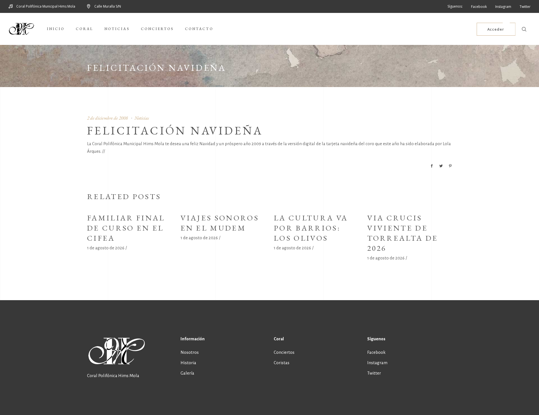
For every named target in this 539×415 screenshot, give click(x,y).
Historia (188, 362)
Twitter (374, 373)
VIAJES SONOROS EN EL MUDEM (220, 223)
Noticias (141, 118)
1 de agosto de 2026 (105, 247)
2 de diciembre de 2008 (107, 118)
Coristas (281, 362)
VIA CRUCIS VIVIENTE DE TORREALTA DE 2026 (402, 233)
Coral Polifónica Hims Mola (113, 375)
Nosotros (190, 352)
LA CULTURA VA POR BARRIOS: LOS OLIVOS (311, 228)
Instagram (377, 362)
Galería (187, 373)
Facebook (376, 352)
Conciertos (284, 352)
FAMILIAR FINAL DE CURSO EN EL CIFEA (126, 228)
